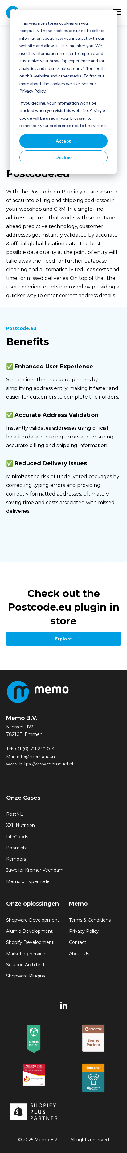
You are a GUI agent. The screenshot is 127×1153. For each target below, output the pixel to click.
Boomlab (16, 848)
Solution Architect (25, 965)
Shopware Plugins (25, 976)
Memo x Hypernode (28, 881)
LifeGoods (17, 837)
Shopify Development (30, 942)
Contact (77, 942)
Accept (63, 140)
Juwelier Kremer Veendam (34, 870)
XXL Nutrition (20, 825)
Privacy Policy (84, 931)
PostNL (14, 814)
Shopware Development (32, 920)
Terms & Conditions (90, 920)
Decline (63, 157)
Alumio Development (29, 931)
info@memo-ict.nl (36, 756)
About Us (79, 953)
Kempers (16, 859)
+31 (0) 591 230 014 (34, 749)
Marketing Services (26, 953)
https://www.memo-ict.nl (46, 764)
